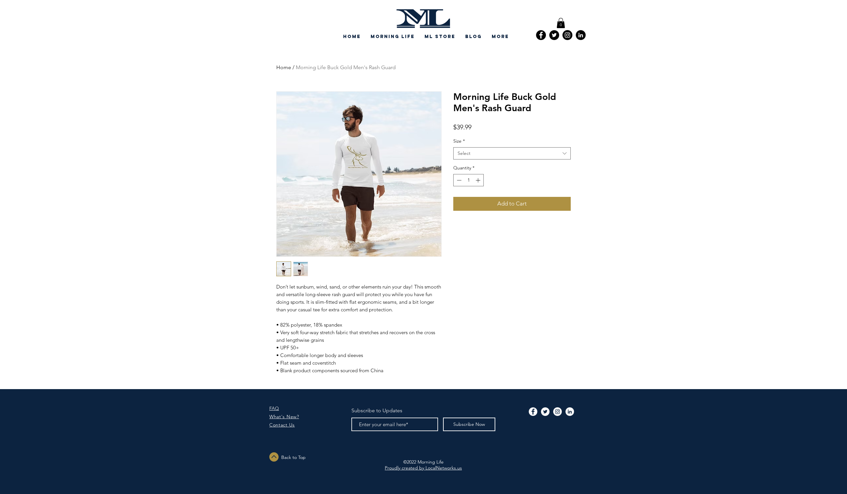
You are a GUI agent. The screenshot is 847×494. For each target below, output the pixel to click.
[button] (561, 23)
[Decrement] (458, 180)
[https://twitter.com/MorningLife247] (554, 35)
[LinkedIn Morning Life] (581, 35)
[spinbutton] (468, 180)
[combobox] (512, 153)
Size (459, 141)
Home (283, 67)
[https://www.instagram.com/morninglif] (567, 35)
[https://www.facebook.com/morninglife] (541, 35)
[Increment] (478, 180)
